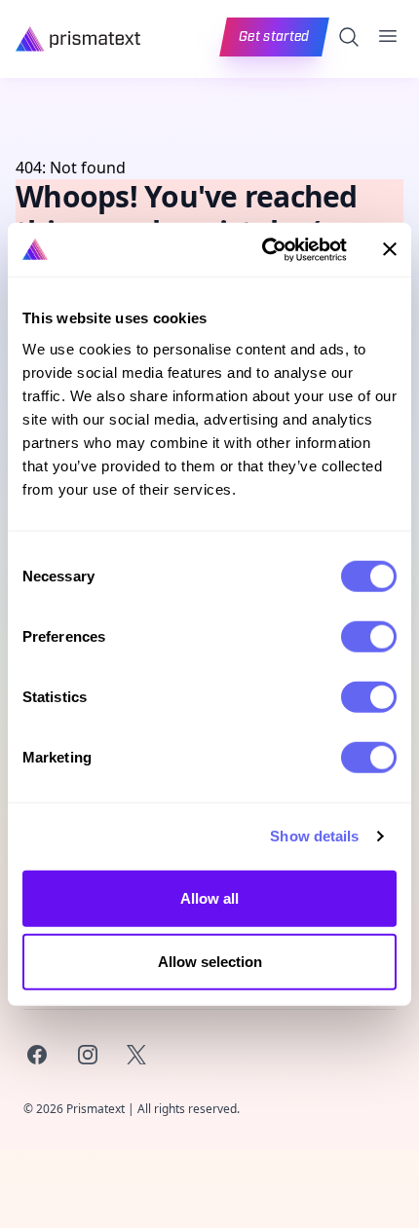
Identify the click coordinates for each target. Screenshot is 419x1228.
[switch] (369, 635)
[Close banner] (390, 249)
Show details (314, 836)
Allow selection (210, 961)
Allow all (209, 897)
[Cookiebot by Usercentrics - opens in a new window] (263, 249)
